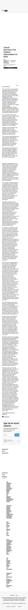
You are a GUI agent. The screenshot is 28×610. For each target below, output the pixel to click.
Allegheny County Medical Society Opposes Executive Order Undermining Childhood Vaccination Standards (9, 511)
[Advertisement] (14, 28)
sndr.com (4, 414)
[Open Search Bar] (3, 10)
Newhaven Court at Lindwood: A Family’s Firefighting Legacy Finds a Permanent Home (9, 580)
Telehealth (4, 96)
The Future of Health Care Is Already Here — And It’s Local (8, 528)
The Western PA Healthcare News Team (6, 61)
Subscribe (17, 435)
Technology (10, 67)
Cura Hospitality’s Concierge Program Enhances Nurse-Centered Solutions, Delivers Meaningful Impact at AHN (9, 547)
